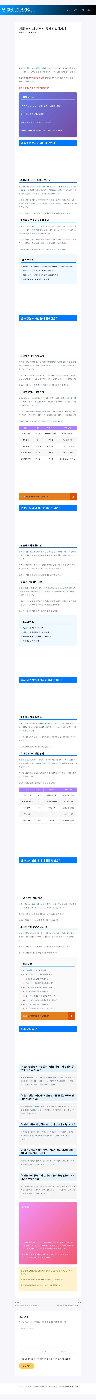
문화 (75, 10)
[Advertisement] (48, 50)
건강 (89, 10)
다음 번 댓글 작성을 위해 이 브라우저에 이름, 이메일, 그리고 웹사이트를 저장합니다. (46, 1359)
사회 (82, 10)
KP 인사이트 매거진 (16, 9)
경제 (68, 10)
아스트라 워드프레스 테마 (68, 1386)
